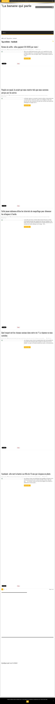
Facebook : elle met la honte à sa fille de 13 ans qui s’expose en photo (25, 473)
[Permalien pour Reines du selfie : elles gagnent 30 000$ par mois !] (12, 51)
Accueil (4, 38)
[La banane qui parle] (16, 6)
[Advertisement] (27, 19)
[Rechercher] (52, 7)
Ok (27, 701)
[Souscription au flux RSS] (53, 41)
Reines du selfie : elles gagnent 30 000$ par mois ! (19, 46)
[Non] (53, 701)
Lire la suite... (27, 58)
